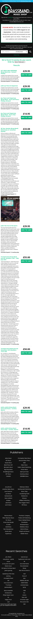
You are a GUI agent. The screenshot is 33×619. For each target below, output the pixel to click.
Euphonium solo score (24, 559)
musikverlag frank (24, 493)
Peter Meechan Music (8, 518)
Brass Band (3, 47)
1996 (24, 590)
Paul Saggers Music (24, 502)
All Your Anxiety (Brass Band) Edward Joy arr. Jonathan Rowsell (9, 130)
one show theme (24, 563)
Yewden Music (24, 533)
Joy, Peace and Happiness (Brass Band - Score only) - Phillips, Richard (8, 114)
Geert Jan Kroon (24, 471)
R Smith (8, 524)
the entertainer (24, 566)
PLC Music (8, 520)
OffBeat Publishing (24, 500)
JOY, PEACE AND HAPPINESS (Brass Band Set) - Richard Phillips (9, 72)
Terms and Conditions (6, 615)
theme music (8, 566)
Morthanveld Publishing (24, 489)
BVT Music (8, 474)
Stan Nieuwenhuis (8, 529)
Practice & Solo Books (18, 48)
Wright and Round (24, 531)
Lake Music (8, 502)
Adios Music (8, 458)
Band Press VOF (8, 465)
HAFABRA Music (24, 476)
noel (24, 573)
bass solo (24, 597)
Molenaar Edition (24, 487)
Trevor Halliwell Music (24, 520)
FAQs (19, 615)
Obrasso (24, 498)
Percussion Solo (24, 602)
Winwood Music (24, 524)
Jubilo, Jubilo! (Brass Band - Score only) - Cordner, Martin (9, 428)
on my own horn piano (8, 563)
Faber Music (24, 465)
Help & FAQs (16, 55)
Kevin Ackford (8, 498)
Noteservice (24, 496)
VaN (24, 604)
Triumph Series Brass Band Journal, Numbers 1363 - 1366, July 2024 (10, 258)
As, (8, 597)
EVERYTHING (24, 582)
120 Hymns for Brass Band (8, 568)
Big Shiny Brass (8, 469)
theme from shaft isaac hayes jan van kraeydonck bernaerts (8, 604)
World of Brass (24, 529)
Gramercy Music (24, 474)
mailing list (10, 17)
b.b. (24, 593)
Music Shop (24, 491)
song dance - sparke (8, 559)
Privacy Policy (15, 615)
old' (8, 580)
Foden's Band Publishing (24, 467)
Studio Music (8, 531)
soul (8, 602)
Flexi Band (24, 47)
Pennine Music (8, 515)
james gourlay (8, 570)
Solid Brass (8, 527)
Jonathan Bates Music (8, 489)
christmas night (24, 599)
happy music (8, 599)
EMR (24, 462)
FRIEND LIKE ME (24, 580)
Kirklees (8, 500)
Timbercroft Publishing (24, 518)
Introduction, (8, 593)
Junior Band (18, 47)
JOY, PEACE (8, 557)
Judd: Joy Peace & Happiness (9, 86)
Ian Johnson (8, 487)
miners (24, 595)
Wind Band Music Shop (26, 1)
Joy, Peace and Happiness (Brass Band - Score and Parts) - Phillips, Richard (10, 99)
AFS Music (8, 460)
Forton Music (24, 469)
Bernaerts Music (8, 467)
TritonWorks (24, 522)
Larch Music (8, 505)
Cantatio (8, 476)
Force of (24, 576)
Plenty (24, 568)
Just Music (8, 493)
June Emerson (8, 491)
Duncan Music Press (24, 460)
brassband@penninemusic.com (17, 21)
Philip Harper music (8, 595)
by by (24, 587)
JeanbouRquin (8, 587)
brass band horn (8, 582)
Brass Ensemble (11, 47)
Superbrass (8, 533)
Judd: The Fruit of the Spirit (9, 225)
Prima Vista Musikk (8, 522)
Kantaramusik (8, 496)
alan (24, 578)
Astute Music (8, 462)
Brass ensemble (8, 590)
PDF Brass (24, 505)
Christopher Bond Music (24, 458)
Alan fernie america (24, 570)
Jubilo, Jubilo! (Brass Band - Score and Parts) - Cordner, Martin (9, 408)
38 (24, 561)
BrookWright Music (8, 471)
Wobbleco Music (24, 527)
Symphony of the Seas (8, 573)
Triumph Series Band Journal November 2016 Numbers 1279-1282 (9, 350)
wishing (8, 576)
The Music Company (24, 515)
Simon (8, 561)
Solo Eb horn (24, 557)
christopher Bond (8, 578)
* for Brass (8, 585)
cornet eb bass (24, 585)
